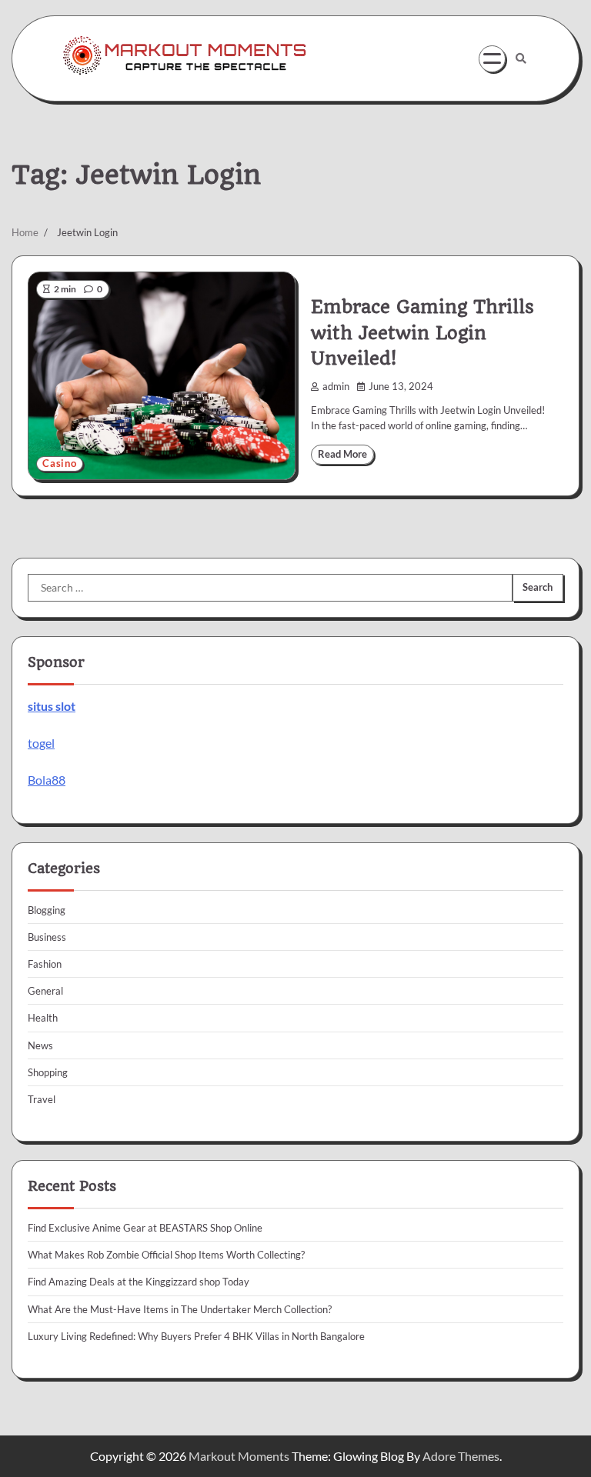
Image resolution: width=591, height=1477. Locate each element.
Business (47, 937)
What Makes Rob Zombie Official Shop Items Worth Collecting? (166, 1255)
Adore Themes (460, 1456)
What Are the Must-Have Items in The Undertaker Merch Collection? (180, 1309)
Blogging (46, 910)
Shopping (48, 1072)
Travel (41, 1099)
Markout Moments (239, 1456)
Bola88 (46, 779)
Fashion (45, 964)
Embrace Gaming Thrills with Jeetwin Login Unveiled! (422, 332)
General (45, 991)
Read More (342, 454)
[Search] (521, 58)
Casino (59, 463)
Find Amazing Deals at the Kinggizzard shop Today (138, 1281)
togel (41, 742)
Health (43, 1018)
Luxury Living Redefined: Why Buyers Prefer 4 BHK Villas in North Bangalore (196, 1336)
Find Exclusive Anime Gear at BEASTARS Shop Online (145, 1228)
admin (335, 386)
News (40, 1045)
